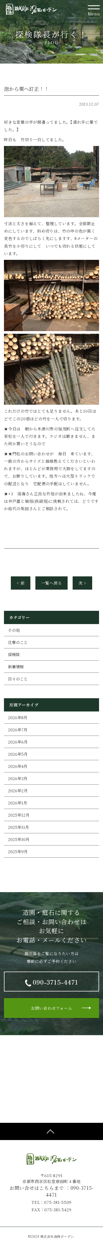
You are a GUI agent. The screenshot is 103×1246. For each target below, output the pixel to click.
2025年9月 (18, 851)
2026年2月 (18, 790)
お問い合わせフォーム (51, 1008)
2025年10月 (19, 839)
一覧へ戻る (51, 583)
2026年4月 (17, 766)
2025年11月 (18, 827)
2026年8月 (17, 717)
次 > (82, 583)
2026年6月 (18, 742)
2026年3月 (17, 778)
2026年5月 (18, 754)
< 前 (21, 583)
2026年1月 (17, 803)
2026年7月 (17, 729)
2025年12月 (19, 815)
